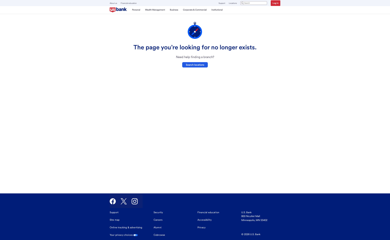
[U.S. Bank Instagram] (135, 201)
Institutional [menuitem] (217, 10)
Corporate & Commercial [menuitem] (195, 10)
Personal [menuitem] (136, 10)
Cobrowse (159, 234)
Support (222, 3)
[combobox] (253, 3)
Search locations (195, 64)
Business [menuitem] (174, 10)
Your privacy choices (121, 234)
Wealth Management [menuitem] (155, 10)
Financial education (129, 3)
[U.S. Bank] (118, 10)
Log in (275, 3)
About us (113, 3)
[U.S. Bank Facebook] (113, 201)
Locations (233, 3)
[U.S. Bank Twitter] (124, 201)
